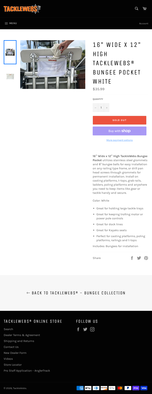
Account (143, 23)
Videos (8, 358)
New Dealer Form (15, 353)
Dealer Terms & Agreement (22, 335)
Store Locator (13, 364)
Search (8, 329)
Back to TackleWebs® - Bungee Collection (78, 292)
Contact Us (11, 347)
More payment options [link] (119, 140)
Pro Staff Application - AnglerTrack (27, 370)
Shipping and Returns (19, 341)
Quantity (98, 99)
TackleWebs (19, 388)
